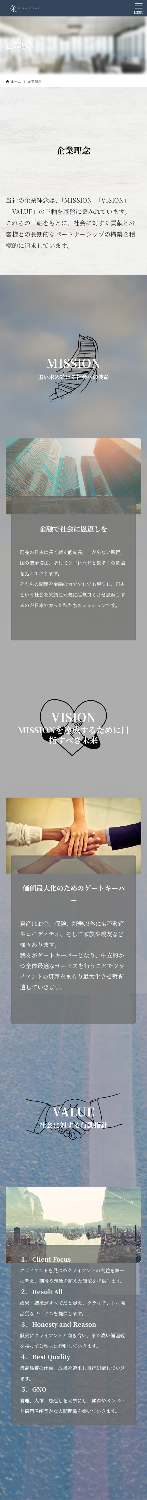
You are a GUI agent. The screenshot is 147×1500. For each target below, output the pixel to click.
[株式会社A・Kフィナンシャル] (25, 8)
